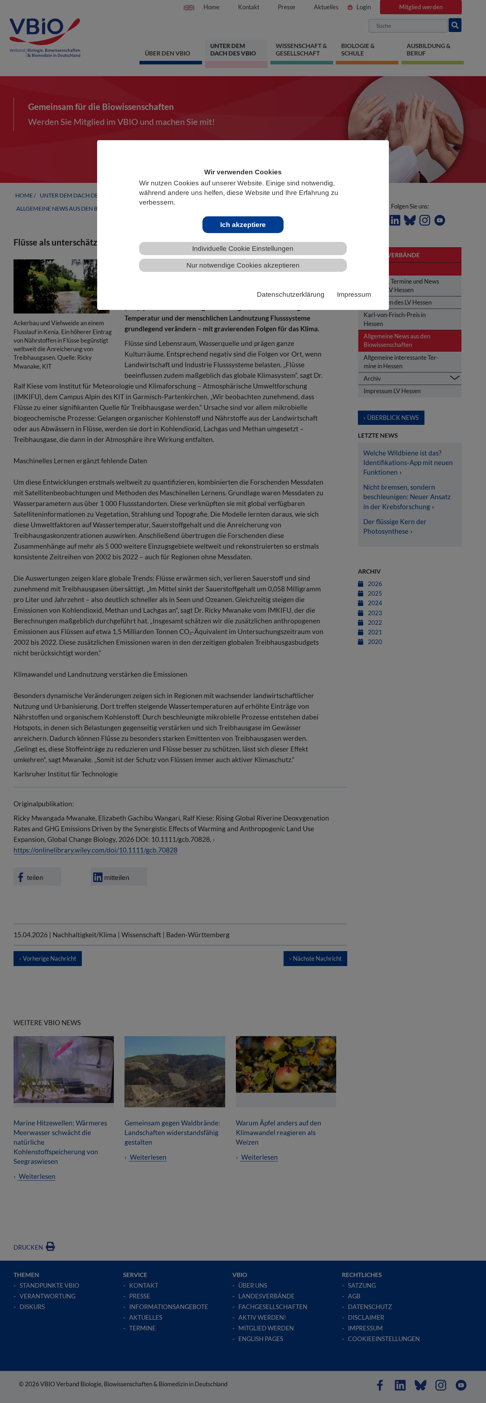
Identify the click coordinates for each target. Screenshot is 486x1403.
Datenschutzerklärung (290, 294)
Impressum (354, 294)
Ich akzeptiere (243, 224)
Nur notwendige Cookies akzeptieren (243, 265)
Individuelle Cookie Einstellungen (243, 248)
